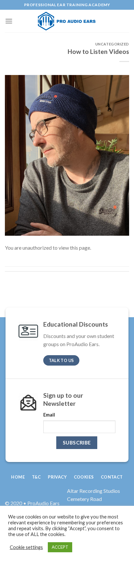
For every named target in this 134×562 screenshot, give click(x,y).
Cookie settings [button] (26, 547)
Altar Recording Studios (93, 491)
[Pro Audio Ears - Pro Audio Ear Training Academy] (68, 21)
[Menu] (9, 21)
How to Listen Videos (98, 51)
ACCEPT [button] (60, 547)
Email (49, 415)
